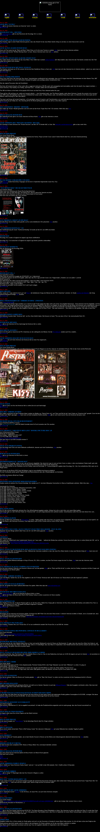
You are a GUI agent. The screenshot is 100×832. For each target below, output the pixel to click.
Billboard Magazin (61, 685)
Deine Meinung (3, 27)
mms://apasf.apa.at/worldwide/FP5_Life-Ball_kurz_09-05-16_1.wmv (30, 543)
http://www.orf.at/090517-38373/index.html (22, 541)
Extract (17, 791)
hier (52, 52)
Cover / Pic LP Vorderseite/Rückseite (10, 438)
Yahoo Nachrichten (8, 302)
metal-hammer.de (7, 34)
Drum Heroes (19, 721)
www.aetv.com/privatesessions (64, 124)
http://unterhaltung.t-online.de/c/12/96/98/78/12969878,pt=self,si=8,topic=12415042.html (28, 801)
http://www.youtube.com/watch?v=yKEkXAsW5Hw (19, 634)
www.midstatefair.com (54, 585)
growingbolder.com (7, 593)
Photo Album (25, 519)
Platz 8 (28, 293)
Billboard (5, 181)
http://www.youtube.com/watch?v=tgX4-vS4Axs (28, 635)
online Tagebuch (50, 59)
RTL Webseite (57, 332)
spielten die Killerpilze (83, 293)
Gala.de (5, 340)
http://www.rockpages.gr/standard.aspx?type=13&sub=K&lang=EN (45, 616)
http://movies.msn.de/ (8, 424)
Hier (1, 26)
